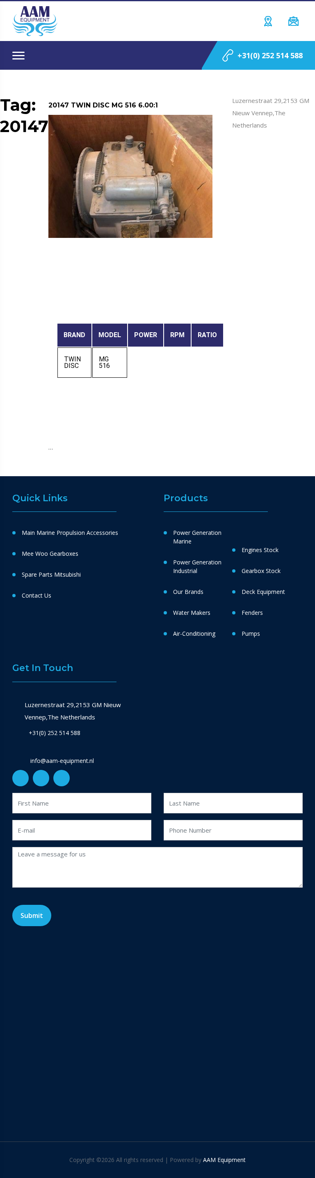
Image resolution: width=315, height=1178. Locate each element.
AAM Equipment (224, 1160)
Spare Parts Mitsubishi (51, 574)
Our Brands (188, 592)
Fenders (252, 612)
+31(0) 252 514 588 (270, 55)
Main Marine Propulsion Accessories (70, 532)
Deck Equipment (263, 592)
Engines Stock (260, 550)
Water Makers (191, 612)
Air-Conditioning (194, 633)
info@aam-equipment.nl (61, 761)
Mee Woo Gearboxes (50, 553)
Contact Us (36, 595)
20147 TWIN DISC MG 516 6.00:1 (103, 105)
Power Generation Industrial (197, 566)
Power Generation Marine (197, 537)
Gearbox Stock (261, 571)
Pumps (251, 633)
